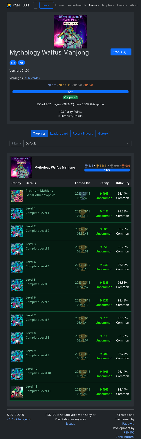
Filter (15, 143)
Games (94, 5)
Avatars (122, 5)
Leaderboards (76, 5)
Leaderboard (59, 133)
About (134, 5)
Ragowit (128, 424)
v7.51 (10, 419)
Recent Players (83, 133)
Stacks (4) (120, 52)
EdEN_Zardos (32, 78)
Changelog (23, 419)
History (103, 133)
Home (59, 5)
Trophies (108, 5)
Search (46, 5)
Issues (70, 424)
